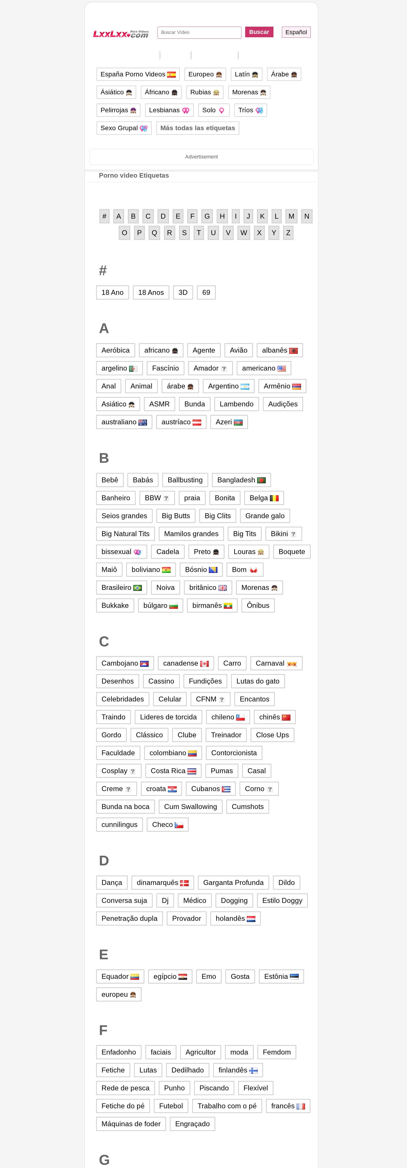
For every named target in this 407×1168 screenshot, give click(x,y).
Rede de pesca (126, 1088)
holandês (231, 918)
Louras (245, 551)
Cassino (161, 681)
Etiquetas (175, 54)
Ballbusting (185, 480)
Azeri (225, 422)
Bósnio (197, 569)
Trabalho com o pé (227, 1106)
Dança (112, 882)
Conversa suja (124, 900)
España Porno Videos (134, 74)
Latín (243, 74)
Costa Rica (169, 771)
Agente (204, 350)
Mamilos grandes (191, 534)
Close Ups (272, 735)
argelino (115, 368)
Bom (240, 569)
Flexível (256, 1088)
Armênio (278, 386)
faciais (161, 1052)
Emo (209, 976)
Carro (232, 663)
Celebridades (123, 699)
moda (239, 1052)
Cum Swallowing (190, 806)
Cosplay (115, 771)
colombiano (169, 753)
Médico (194, 900)
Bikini (280, 534)
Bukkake (115, 605)
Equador (116, 976)
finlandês (234, 1070)
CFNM (207, 699)
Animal (141, 386)
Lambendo (237, 404)
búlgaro (156, 605)
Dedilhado (187, 1070)
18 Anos (151, 292)
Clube (187, 735)
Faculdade (118, 753)
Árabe (281, 74)
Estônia (277, 976)
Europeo (202, 74)
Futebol (171, 1106)
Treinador (226, 735)
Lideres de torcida (168, 717)
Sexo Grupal (120, 128)
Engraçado (192, 1124)
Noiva (165, 587)
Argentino (224, 386)
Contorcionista (234, 753)
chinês (270, 717)
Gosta (240, 976)
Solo (210, 110)
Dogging (234, 900)
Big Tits (244, 534)
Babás (143, 480)
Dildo (286, 882)
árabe (177, 386)
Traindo (114, 717)
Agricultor (201, 1052)
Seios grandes (124, 516)
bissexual (117, 551)
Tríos (246, 110)
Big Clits (218, 516)
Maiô (109, 569)
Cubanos (206, 789)
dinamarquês (158, 882)
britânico (203, 587)
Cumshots (248, 806)
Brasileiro (117, 587)
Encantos (254, 699)
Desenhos (118, 681)
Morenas (246, 92)
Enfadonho (119, 1052)
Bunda (194, 404)
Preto (203, 551)
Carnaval (271, 663)
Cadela (167, 551)
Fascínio (165, 368)
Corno (255, 789)
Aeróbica (116, 350)
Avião (239, 350)
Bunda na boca (126, 806)
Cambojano (121, 663)
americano (259, 368)
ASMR (159, 404)
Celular (170, 699)
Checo (163, 824)
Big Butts (176, 516)
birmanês (208, 605)
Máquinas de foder (131, 1124)
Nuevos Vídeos (214, 54)
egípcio (166, 976)
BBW (154, 498)
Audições (283, 404)
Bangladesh (237, 480)
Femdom (277, 1052)
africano (158, 350)
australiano (120, 422)
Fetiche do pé (123, 1106)
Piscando (214, 1088)
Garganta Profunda (233, 882)
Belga (260, 498)
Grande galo (265, 516)
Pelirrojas (115, 110)
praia (192, 498)
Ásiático (113, 92)
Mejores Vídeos (262, 54)
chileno (224, 717)
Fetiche (113, 1070)
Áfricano (158, 92)
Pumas (222, 771)
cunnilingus (120, 824)
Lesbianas (165, 110)
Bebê (110, 480)
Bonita (225, 498)
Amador (207, 368)
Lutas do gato (258, 681)
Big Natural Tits (126, 534)
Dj (165, 900)
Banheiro (116, 498)
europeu (116, 994)
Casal (257, 771)
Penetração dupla (130, 918)
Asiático (115, 404)
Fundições (205, 681)
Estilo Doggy (282, 900)
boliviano (147, 569)
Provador (186, 918)
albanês (275, 350)
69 (206, 292)
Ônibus (258, 605)
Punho (174, 1088)
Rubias (201, 92)
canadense (181, 663)
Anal (109, 386)
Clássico (149, 735)
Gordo (111, 735)
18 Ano (113, 292)
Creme (113, 789)
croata (157, 789)
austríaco (177, 422)
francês (284, 1106)
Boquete (292, 551)
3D (183, 292)
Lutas (148, 1070)
